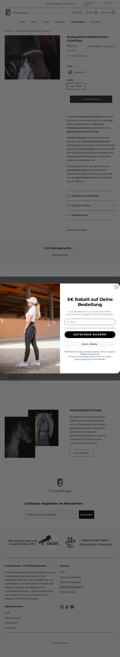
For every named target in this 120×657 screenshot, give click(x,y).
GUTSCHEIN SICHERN (90, 334)
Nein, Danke (90, 344)
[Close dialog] (117, 287)
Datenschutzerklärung (83, 359)
